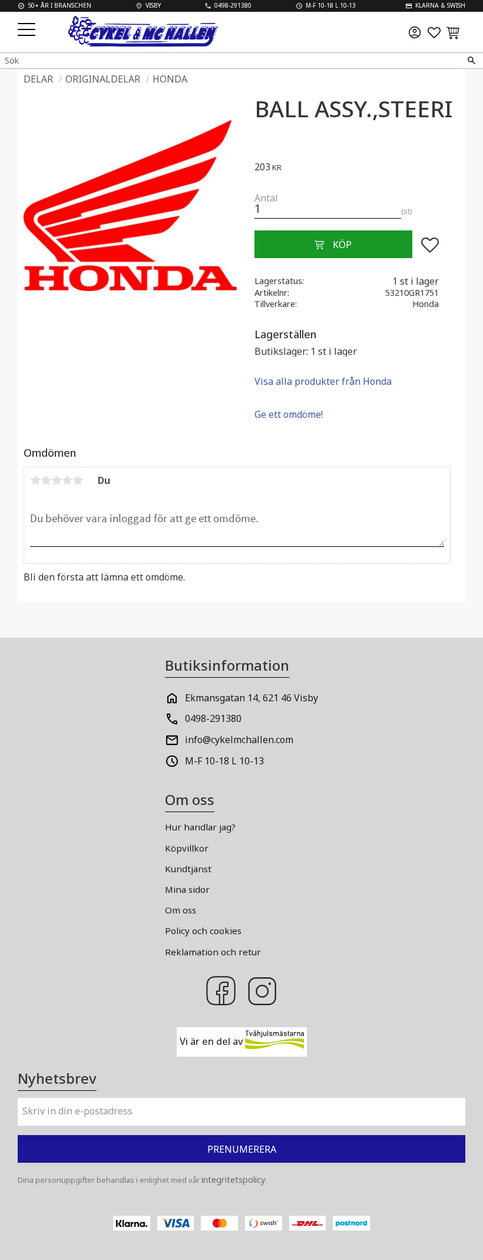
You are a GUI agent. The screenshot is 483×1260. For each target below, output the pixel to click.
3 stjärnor (56, 480)
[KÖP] (333, 244)
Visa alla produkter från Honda (323, 381)
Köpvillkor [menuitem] (187, 848)
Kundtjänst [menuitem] (188, 869)
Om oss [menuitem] (180, 910)
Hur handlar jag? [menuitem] (200, 827)
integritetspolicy (233, 1179)
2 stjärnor (46, 480)
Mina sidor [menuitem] (187, 889)
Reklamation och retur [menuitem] (213, 952)
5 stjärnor (77, 480)
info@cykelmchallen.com (239, 739)
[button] (28, 30)
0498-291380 (213, 718)
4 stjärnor (67, 480)
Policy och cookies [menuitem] (203, 930)
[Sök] (471, 60)
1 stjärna (35, 480)
